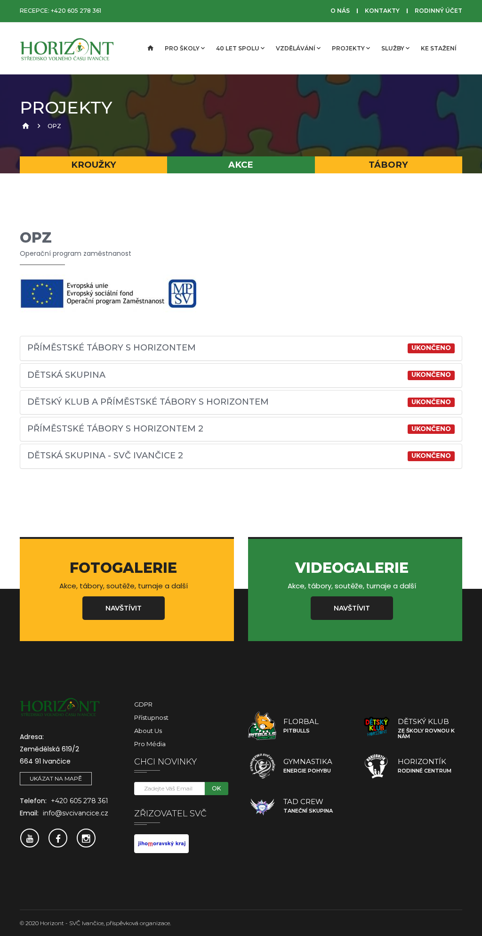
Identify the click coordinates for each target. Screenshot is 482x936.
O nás (340, 10)
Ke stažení (439, 48)
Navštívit (123, 608)
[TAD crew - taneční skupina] (262, 806)
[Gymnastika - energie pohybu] (262, 766)
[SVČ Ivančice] (67, 48)
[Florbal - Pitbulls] (262, 726)
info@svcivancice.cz (75, 813)
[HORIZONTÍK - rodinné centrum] (376, 766)
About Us (148, 730)
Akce (240, 164)
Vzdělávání (295, 48)
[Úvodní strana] (149, 48)
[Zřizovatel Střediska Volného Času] (161, 843)
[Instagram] (86, 838)
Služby (392, 48)
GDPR (143, 704)
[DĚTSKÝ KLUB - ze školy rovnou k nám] (376, 726)
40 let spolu (237, 48)
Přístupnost (151, 717)
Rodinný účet (438, 10)
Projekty (348, 48)
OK (216, 788)
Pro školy (182, 48)
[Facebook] (57, 838)
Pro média (150, 744)
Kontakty (382, 10)
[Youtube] (29, 838)
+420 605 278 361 (76, 10)
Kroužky (93, 164)
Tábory (388, 164)
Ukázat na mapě (56, 778)
